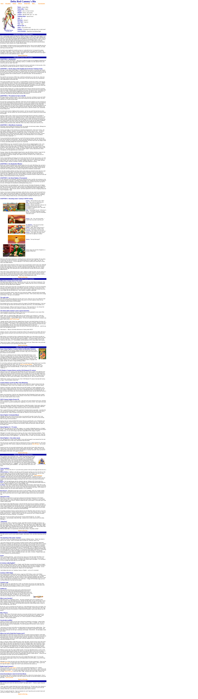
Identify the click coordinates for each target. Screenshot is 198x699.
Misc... (34, 3)
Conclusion (41, 3)
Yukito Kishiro (12, 667)
